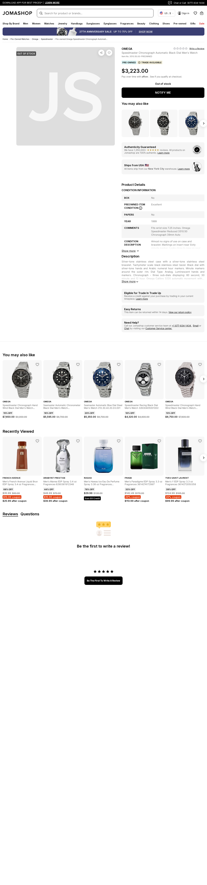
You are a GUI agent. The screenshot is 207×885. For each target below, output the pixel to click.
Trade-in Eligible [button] (151, 62)
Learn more (163, 152)
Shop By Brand (11, 23)
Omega (35, 39)
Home (5, 39)
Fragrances (127, 23)
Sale (201, 23)
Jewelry (62, 23)
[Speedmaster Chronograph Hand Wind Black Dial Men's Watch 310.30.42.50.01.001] (200, 364)
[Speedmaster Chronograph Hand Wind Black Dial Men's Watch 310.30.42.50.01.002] (37, 364)
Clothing (154, 23)
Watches (49, 23)
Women (36, 23)
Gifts (193, 23)
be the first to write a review (103, 580)
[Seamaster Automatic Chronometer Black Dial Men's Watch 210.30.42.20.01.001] (78, 364)
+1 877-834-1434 (182, 325)
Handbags (77, 23)
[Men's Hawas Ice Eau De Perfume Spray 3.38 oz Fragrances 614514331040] (119, 441)
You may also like (135, 104)
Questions (30, 514)
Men (25, 23)
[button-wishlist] (195, 13)
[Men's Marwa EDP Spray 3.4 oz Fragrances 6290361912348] (78, 441)
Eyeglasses (110, 23)
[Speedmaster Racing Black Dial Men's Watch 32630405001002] (159, 364)
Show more (129, 281)
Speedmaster (47, 39)
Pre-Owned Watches (20, 39)
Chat (126, 328)
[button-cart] (202, 13)
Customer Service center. (158, 328)
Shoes (166, 23)
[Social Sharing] (101, 53)
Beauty (141, 23)
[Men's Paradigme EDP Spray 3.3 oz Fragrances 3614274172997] (159, 441)
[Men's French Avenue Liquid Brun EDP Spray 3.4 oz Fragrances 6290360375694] (37, 441)
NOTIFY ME (163, 92)
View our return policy (180, 312)
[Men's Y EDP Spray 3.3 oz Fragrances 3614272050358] (200, 441)
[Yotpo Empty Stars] (180, 48)
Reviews (10, 514)
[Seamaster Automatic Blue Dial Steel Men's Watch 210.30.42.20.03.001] (119, 364)
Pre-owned (180, 23)
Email (195, 325)
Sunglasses (93, 23)
